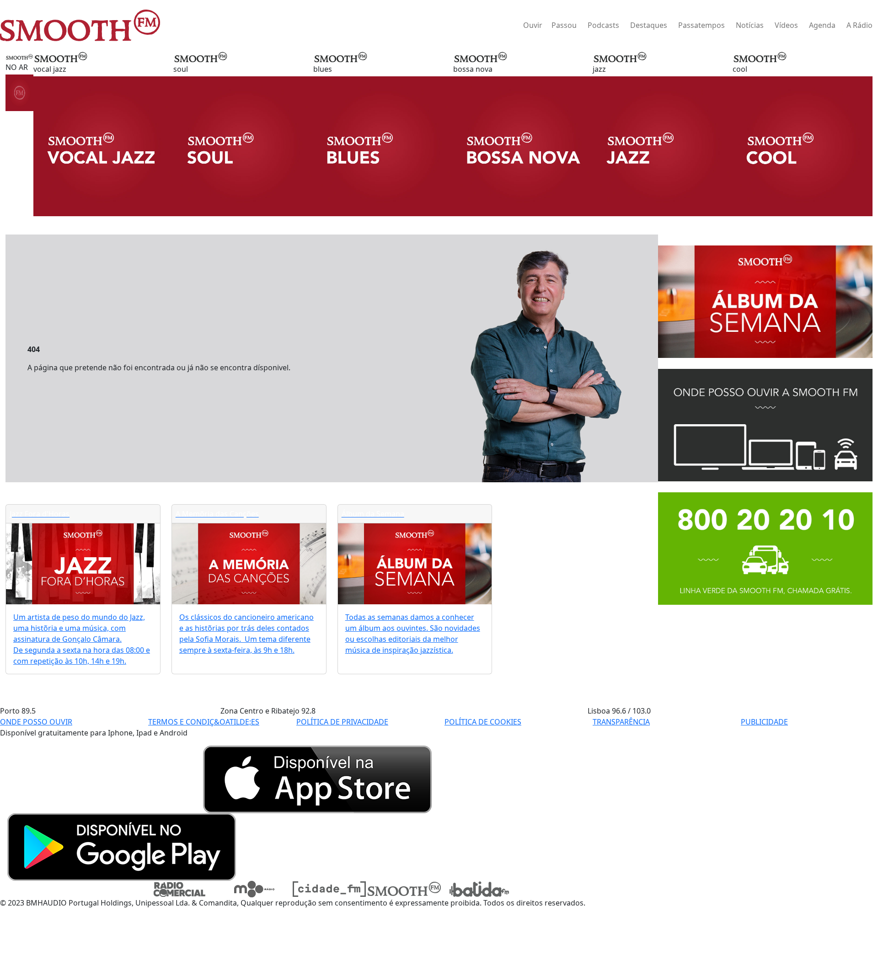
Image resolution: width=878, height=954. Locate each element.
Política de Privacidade (342, 722)
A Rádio (859, 25)
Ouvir (532, 25)
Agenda (822, 25)
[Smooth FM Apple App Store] (317, 778)
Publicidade (764, 722)
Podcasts (603, 25)
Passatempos (701, 25)
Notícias (750, 25)
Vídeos (786, 25)
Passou (564, 25)
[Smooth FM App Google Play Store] (121, 846)
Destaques (648, 25)
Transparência (621, 722)
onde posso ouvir (36, 722)
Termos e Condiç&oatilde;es (203, 722)
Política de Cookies (482, 722)
